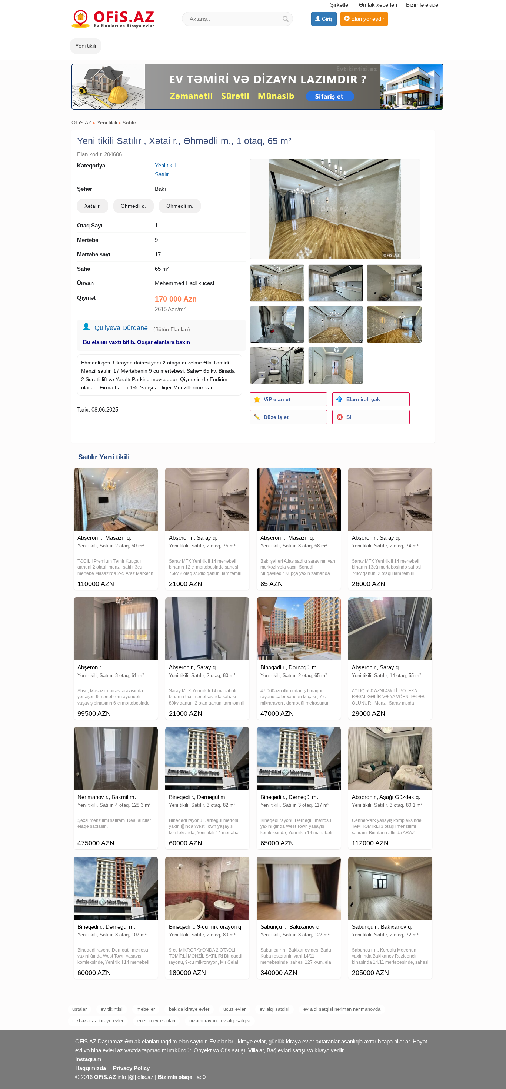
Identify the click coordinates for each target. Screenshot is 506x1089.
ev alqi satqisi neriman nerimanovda (341, 1009)
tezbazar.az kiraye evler (97, 1020)
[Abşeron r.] (116, 606)
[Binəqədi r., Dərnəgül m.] (299, 606)
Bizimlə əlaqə (422, 4)
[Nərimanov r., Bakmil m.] (116, 736)
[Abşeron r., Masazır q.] (116, 477)
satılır (104, 371)
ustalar (79, 1009)
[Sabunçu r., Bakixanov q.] (299, 866)
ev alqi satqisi (274, 1009)
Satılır (129, 123)
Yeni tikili (107, 123)
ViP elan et (277, 399)
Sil (349, 417)
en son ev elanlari (156, 1020)
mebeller (146, 1009)
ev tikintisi (112, 1009)
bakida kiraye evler (189, 1009)
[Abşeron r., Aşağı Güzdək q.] (390, 736)
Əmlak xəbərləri (378, 4)
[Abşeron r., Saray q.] (207, 477)
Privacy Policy (131, 1068)
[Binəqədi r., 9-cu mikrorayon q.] (207, 866)
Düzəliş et (276, 417)
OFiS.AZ (81, 123)
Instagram (88, 1059)
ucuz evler (234, 1009)
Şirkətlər (340, 4)
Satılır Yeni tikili (104, 457)
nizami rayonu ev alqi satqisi (219, 1020)
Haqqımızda (90, 1068)
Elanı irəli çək (363, 399)
